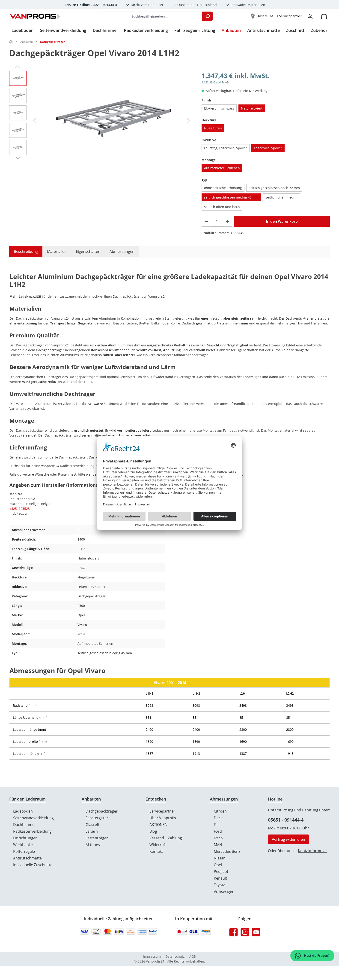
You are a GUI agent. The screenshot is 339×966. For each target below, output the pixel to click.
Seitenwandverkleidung (33, 817)
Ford (218, 831)
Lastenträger (97, 838)
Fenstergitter (97, 817)
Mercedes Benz (227, 851)
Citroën (220, 811)
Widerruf (157, 844)
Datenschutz (175, 956)
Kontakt (156, 851)
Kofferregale (24, 851)
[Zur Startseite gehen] (34, 16)
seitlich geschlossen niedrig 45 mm (231, 197)
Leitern (92, 831)
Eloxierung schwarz (219, 108)
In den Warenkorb (282, 221)
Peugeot (221, 871)
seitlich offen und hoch (222, 207)
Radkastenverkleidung (32, 831)
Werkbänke (23, 844)
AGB (192, 956)
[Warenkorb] (324, 16)
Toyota (219, 884)
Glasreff (92, 824)
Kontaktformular (312, 850)
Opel (218, 864)
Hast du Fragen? (316, 955)
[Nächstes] (188, 120)
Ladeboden (23, 811)
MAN (218, 844)
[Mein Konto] (310, 16)
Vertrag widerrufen (288, 839)
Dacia (218, 817)
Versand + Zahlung (165, 838)
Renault (220, 878)
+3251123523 (19, 508)
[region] (101, 120)
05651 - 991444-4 (285, 820)
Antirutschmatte (27, 858)
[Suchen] (207, 16)
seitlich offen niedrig (281, 197)
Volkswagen (224, 891)
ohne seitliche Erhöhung (223, 188)
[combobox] (150, 16)
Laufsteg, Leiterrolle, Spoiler (225, 148)
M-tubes (93, 844)
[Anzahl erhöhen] (227, 221)
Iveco (218, 838)
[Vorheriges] (34, 120)
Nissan (220, 858)
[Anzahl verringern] (206, 221)
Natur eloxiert (251, 108)
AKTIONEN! (158, 824)
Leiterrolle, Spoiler (268, 148)
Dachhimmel (24, 824)
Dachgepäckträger (102, 811)
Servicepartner (162, 811)
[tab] (23, 251)
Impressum (152, 956)
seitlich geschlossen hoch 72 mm (274, 188)
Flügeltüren (213, 128)
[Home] (11, 42)
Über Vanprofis (162, 817)
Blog (153, 831)
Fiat (217, 824)
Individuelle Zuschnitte (32, 864)
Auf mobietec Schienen (222, 168)
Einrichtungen (25, 838)
